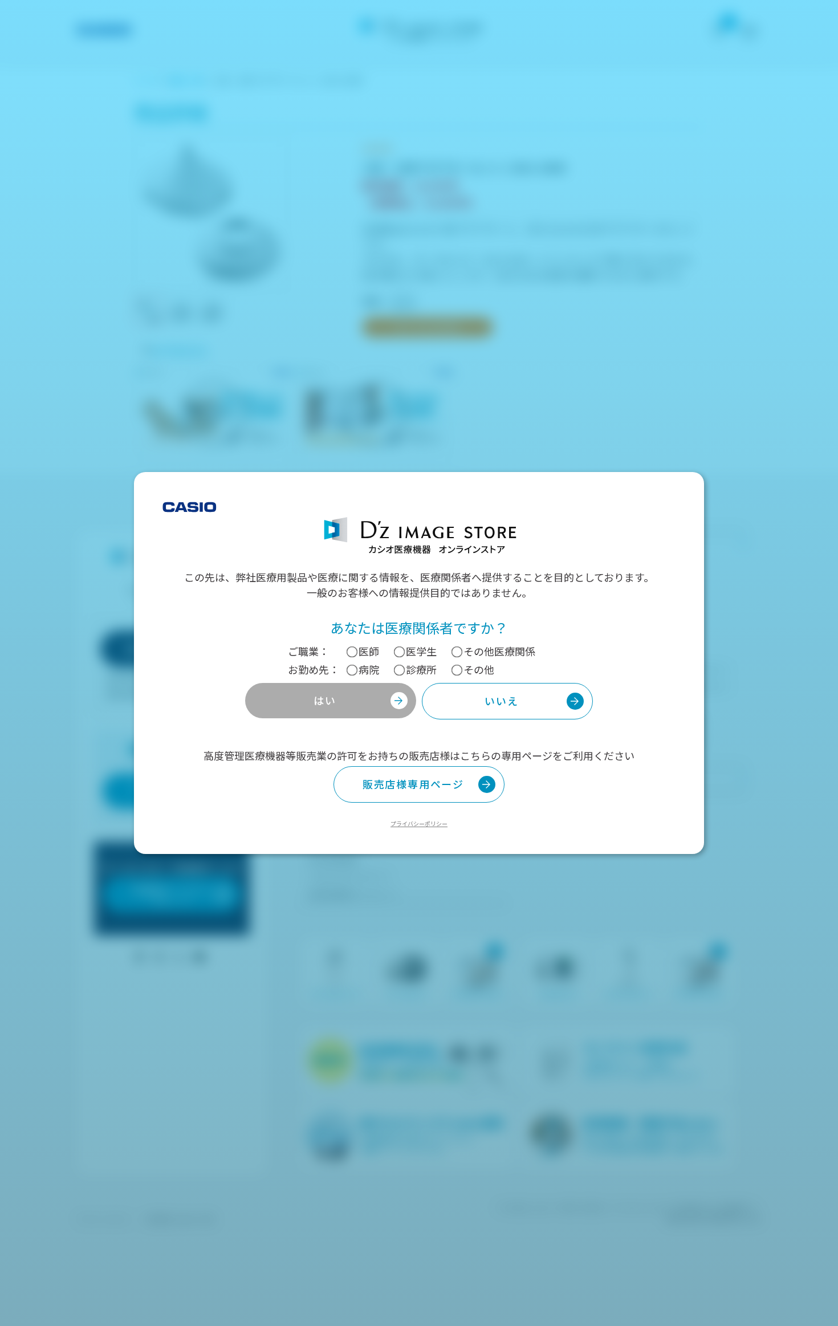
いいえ (501, 700)
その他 (478, 669)
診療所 (421, 669)
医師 (369, 651)
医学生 (421, 651)
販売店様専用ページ (413, 783)
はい (325, 700)
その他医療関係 (499, 651)
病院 (369, 669)
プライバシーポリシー (419, 823)
